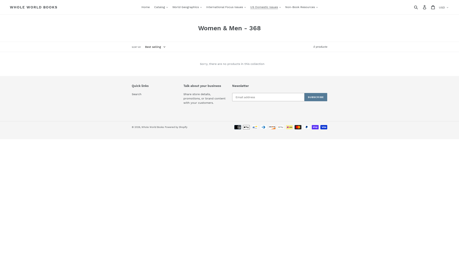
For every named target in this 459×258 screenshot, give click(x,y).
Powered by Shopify (176, 127)
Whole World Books (34, 7)
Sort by (136, 47)
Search (136, 94)
